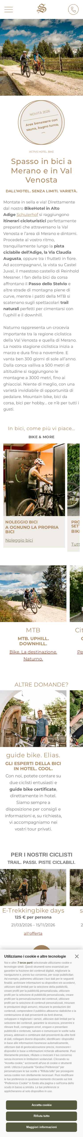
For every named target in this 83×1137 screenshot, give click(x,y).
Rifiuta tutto (42, 1116)
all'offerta (33, 933)
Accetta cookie (42, 1105)
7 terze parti (25, 962)
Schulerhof (27, 214)
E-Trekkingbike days (33, 910)
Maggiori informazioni (41, 1127)
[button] (77, 956)
